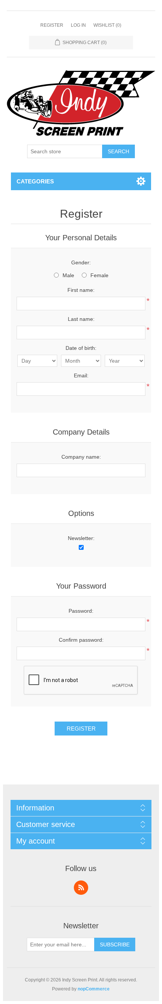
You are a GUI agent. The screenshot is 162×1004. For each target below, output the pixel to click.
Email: (81, 375)
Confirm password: (81, 640)
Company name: (81, 457)
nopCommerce (94, 989)
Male (68, 275)
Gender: (81, 262)
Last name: (81, 319)
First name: (81, 290)
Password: (81, 611)
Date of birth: (81, 348)
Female (99, 275)
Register (51, 25)
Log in (78, 25)
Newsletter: (81, 538)
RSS (81, 887)
